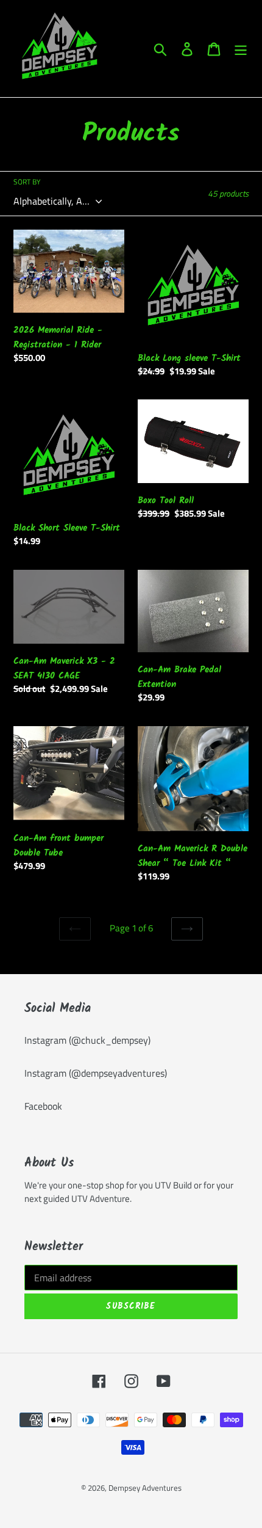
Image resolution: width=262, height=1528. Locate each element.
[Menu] (240, 49)
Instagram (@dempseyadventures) (95, 1073)
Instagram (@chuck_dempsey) (87, 1040)
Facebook (43, 1106)
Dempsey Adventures (145, 1488)
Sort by (26, 181)
